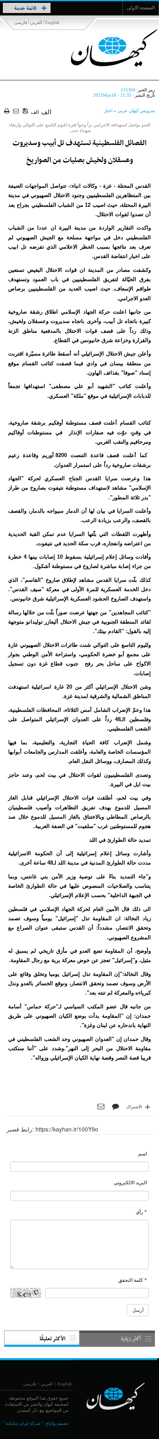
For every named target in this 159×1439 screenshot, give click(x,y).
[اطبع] (7, 111)
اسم (142, 1154)
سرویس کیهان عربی (136, 110)
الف (35, 112)
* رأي (141, 1212)
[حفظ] (26, 111)
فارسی (20, 22)
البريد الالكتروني (130, 1182)
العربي (36, 22)
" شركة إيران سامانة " (23, 1423)
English (52, 22)
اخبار (108, 110)
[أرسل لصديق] (17, 111)
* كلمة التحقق (132, 1280)
